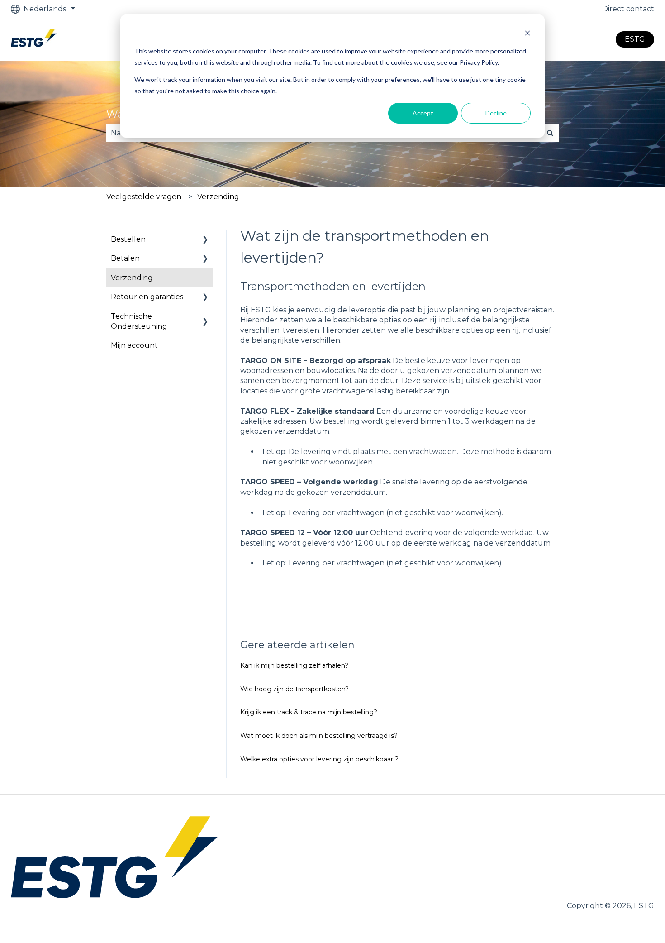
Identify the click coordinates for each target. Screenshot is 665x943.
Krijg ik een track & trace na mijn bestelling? (308, 712)
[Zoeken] (550, 133)
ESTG (635, 39)
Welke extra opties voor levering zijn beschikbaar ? (319, 759)
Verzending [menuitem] (132, 277)
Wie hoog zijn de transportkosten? (294, 689)
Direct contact (628, 9)
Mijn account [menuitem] (134, 345)
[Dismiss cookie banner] (527, 34)
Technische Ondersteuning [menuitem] (139, 321)
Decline (496, 113)
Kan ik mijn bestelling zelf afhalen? (294, 665)
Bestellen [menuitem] (128, 239)
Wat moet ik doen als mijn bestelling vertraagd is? (319, 736)
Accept (423, 113)
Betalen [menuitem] (125, 258)
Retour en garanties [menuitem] (147, 296)
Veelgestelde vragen (143, 196)
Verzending (218, 196)
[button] (205, 240)
